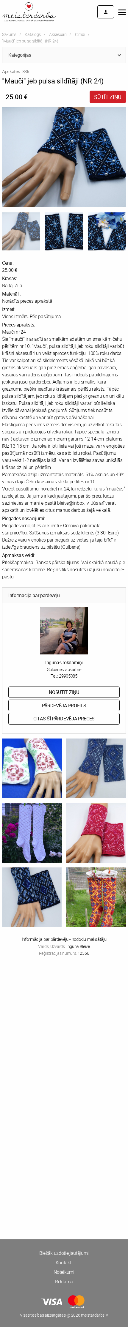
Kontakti (64, 1262)
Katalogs (32, 34)
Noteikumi (64, 1272)
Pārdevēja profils (64, 705)
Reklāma (64, 1281)
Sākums (9, 34)
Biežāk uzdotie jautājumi (64, 1253)
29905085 (68, 676)
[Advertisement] (64, 1033)
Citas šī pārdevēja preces (64, 718)
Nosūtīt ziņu (64, 692)
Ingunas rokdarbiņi (64, 662)
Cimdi (80, 34)
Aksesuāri (57, 34)
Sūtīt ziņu (107, 96)
